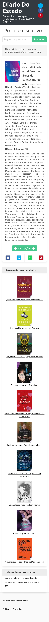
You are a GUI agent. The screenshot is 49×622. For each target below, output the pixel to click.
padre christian (12, 578)
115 (6, 586)
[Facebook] (40, 10)
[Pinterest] (40, 15)
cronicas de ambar (30, 578)
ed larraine (10, 582)
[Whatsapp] (30, 257)
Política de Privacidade (13, 609)
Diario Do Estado (16, 7)
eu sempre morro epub (28, 582)
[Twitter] (40, 5)
